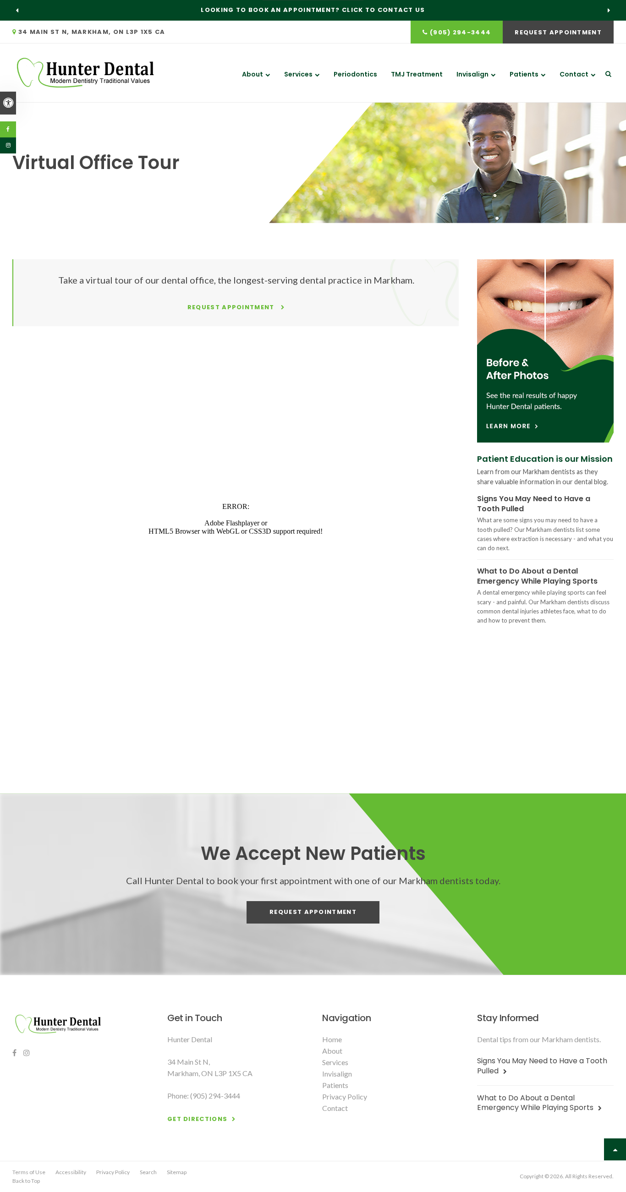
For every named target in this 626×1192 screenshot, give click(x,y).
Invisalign (472, 74)
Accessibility (70, 1172)
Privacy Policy (344, 1096)
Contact (574, 74)
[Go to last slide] (17, 10)
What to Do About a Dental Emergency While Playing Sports (537, 576)
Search (148, 1172)
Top (615, 1149)
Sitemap (177, 1172)
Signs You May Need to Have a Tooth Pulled (533, 503)
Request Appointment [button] (558, 32)
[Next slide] (608, 10)
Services (298, 74)
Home (332, 1039)
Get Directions (197, 1119)
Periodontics (355, 74)
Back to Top (26, 1180)
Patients (524, 74)
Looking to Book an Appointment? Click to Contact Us (313, 9)
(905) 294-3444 (460, 32)
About (252, 74)
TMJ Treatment (417, 74)
